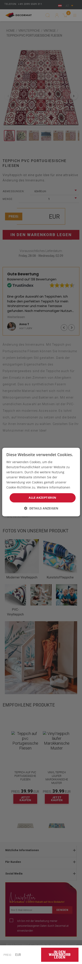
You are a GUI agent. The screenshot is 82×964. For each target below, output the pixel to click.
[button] (41, 508)
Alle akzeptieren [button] (42, 498)
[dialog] (41, 482)
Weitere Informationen (53, 487)
